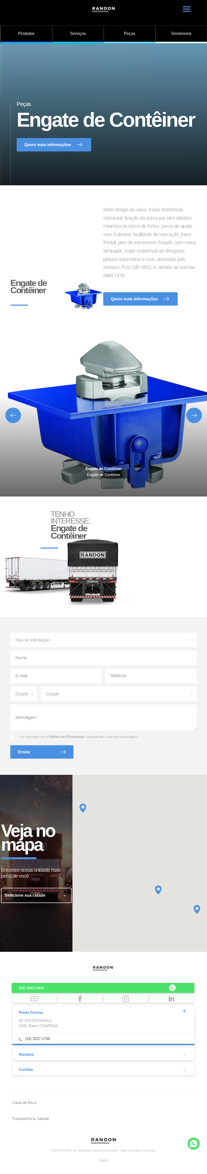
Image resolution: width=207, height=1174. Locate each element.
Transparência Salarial (30, 1118)
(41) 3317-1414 (31, 988)
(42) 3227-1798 (37, 1038)
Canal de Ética (24, 1102)
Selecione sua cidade (25, 895)
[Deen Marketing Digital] (103, 1160)
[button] (158, 890)
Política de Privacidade (66, 737)
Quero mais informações (47, 145)
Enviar (24, 752)
